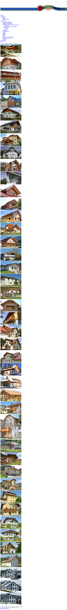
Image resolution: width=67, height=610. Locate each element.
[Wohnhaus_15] (10, 158)
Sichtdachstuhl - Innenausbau (7, 22)
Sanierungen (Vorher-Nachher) (8, 23)
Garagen (6, 29)
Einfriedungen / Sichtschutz (7, 37)
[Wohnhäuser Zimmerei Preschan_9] (10, 145)
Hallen (4, 32)
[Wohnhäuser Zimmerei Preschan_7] (10, 171)
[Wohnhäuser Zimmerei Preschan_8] (10, 196)
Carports (6, 28)
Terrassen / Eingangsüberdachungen (11, 26)
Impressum (2, 608)
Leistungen (2, 16)
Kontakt (1, 41)
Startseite (1, 15)
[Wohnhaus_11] (10, 362)
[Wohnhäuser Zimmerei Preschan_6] (10, 209)
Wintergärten (7, 25)
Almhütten (4, 33)
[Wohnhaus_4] (10, 260)
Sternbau (4, 39)
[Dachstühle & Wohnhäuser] (10, 413)
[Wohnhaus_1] (10, 69)
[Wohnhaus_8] (10, 273)
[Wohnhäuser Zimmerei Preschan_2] (10, 56)
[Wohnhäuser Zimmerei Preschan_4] (10, 400)
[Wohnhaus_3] (10, 247)
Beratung (4, 17)
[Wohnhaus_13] (10, 337)
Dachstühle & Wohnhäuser (7, 21)
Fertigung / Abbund (6, 19)
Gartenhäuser (5, 30)
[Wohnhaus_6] (10, 286)
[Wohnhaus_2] (10, 235)
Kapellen (4, 34)
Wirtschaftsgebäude (6, 31)
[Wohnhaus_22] (10, 311)
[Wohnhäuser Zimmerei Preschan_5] (10, 222)
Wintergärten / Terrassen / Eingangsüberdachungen (11, 24)
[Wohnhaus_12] (10, 349)
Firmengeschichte (3, 40)
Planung (4, 18)
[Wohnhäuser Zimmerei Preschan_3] (10, 107)
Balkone (4, 35)
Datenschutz (7, 608)
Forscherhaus (5, 38)
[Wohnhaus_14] (10, 324)
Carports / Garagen (6, 27)
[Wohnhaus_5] (10, 298)
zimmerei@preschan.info (4, 607)
